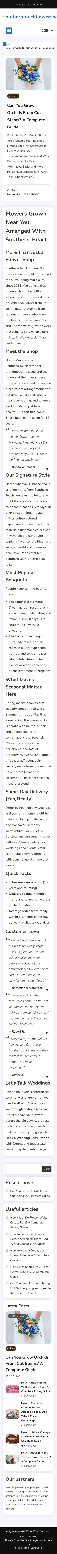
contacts (48, 1531)
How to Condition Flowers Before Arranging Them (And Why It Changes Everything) (29, 1239)
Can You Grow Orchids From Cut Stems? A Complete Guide (30, 1193)
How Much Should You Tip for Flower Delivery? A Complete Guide (30, 1272)
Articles (13, 96)
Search (46, 1169)
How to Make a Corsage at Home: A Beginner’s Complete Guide (29, 1255)
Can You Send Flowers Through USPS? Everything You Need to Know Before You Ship (30, 1288)
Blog (21, 1536)
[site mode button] (45, 30)
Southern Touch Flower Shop (28, 1547)
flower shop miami (26, 1496)
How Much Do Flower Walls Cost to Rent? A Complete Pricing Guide (28, 1222)
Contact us (33, 1536)
